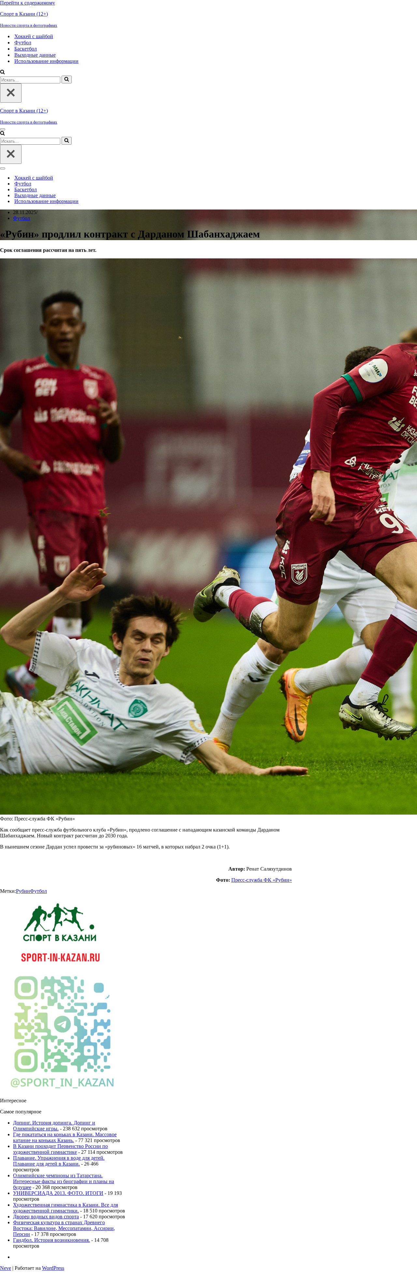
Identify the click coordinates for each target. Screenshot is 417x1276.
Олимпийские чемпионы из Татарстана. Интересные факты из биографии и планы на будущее (63, 1181)
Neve (5, 1268)
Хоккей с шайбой (33, 36)
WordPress (53, 1268)
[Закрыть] (11, 93)
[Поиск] (2, 72)
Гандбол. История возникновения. (51, 1240)
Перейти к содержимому (27, 3)
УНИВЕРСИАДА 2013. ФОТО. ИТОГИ (58, 1193)
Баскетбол (25, 48)
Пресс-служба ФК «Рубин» (261, 880)
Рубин (23, 891)
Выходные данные (35, 55)
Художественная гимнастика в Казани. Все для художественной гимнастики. (65, 1207)
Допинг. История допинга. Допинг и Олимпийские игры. (54, 1125)
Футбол (22, 42)
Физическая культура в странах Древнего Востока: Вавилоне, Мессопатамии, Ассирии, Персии (64, 1228)
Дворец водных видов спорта (46, 1216)
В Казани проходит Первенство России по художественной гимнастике (60, 1149)
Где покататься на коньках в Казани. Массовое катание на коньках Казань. (65, 1137)
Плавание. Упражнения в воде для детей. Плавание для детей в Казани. (59, 1161)
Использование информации (46, 61)
